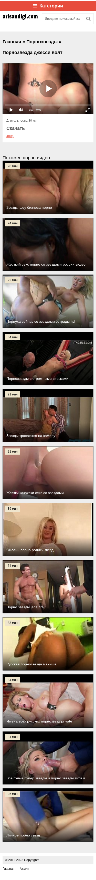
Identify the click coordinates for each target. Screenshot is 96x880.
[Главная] (20, 19)
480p (10, 136)
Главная (9, 869)
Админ (24, 869)
